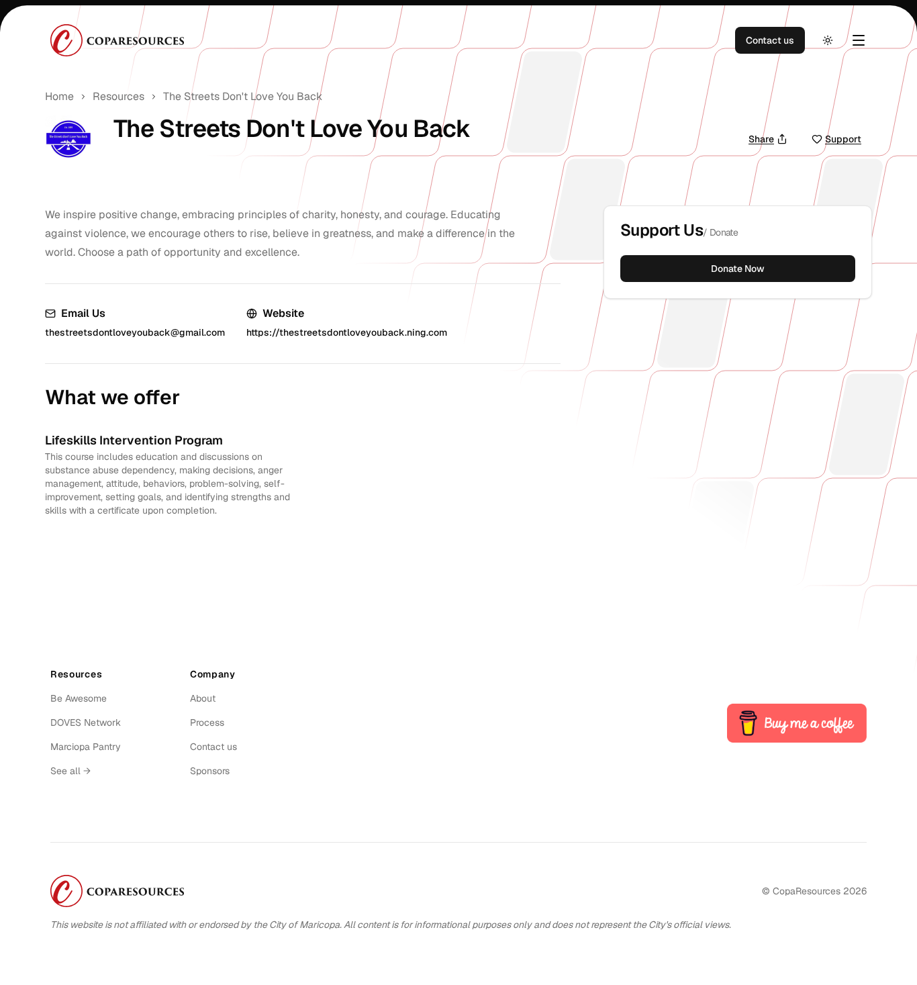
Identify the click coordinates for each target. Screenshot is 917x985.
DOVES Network (85, 722)
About (202, 698)
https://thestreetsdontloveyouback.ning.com (346, 332)
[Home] (117, 40)
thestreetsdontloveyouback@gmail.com (135, 332)
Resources (118, 96)
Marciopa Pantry (85, 747)
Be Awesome (78, 698)
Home (59, 96)
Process (207, 722)
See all (70, 771)
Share (761, 139)
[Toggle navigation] (858, 40)
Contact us (770, 40)
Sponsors (210, 771)
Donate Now (738, 269)
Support (843, 139)
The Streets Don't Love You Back (242, 96)
